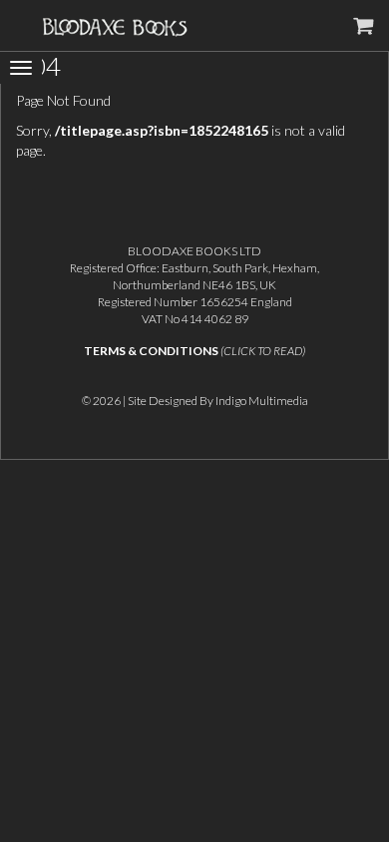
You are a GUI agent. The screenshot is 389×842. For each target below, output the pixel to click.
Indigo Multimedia (261, 400)
